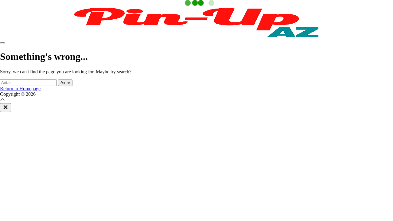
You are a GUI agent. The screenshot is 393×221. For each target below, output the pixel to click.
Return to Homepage (20, 88)
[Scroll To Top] (2, 100)
